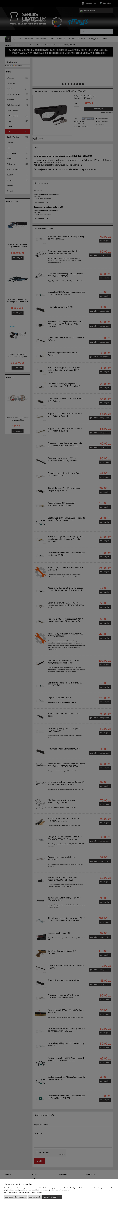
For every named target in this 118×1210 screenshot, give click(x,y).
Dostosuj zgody (35, 1197)
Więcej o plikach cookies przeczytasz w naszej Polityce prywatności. (23, 1192)
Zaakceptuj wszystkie (52, 1197)
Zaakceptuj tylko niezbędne (15, 1197)
